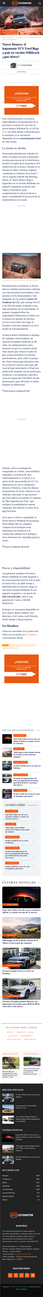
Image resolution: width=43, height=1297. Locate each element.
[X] (8, 78)
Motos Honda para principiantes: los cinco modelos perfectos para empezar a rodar (9, 1074)
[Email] (29, 78)
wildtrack (14, 648)
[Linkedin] (24, 78)
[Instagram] (16, 1275)
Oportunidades (21, 762)
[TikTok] (21, 1275)
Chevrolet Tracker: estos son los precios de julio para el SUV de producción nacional (31, 1071)
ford (22, 645)
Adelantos (19, 749)
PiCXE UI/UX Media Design (19, 1287)
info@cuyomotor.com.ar (23, 1254)
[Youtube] (33, 1275)
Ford (4, 131)
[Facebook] (3, 78)
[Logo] (21, 3)
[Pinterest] (13, 78)
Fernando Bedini (26, 65)
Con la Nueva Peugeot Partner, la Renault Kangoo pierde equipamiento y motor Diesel (28, 1119)
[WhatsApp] (19, 78)
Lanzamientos (10, 37)
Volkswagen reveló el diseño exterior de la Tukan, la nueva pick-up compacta (26, 754)
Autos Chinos (20, 735)
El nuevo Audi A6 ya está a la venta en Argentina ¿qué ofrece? (17, 868)
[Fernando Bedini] (14, 65)
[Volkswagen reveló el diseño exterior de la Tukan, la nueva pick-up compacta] (7, 752)
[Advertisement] (21, 228)
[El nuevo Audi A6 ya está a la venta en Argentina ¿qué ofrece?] (7, 794)
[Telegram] (34, 78)
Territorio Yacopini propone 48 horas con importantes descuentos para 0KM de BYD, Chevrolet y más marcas (17, 855)
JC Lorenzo (30, 634)
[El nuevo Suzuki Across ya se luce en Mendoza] (7, 766)
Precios (5, 648)
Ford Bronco (30, 645)
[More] (40, 78)
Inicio (3, 37)
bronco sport (14, 645)
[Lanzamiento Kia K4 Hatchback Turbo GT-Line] (8, 1109)
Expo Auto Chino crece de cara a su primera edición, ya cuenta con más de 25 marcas (26, 741)
